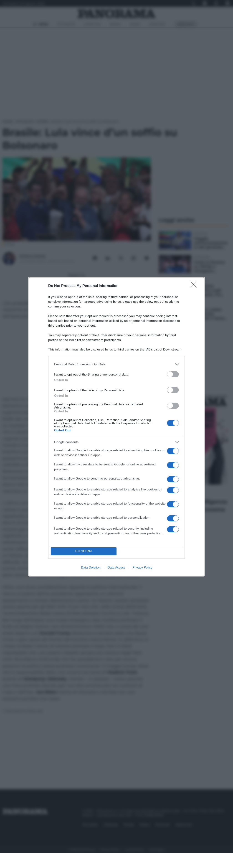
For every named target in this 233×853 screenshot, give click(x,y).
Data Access (116, 567)
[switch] (173, 374)
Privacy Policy (142, 567)
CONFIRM (83, 551)
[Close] (195, 286)
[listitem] (116, 364)
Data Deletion (91, 567)
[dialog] (116, 426)
